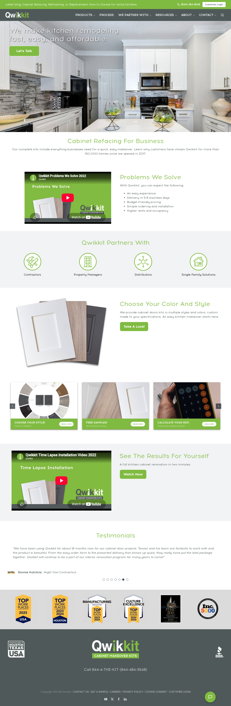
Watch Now (133, 474)
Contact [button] (206, 15)
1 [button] (104, 579)
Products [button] (83, 15)
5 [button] (119, 579)
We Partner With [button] (133, 15)
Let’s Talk (24, 51)
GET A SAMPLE (99, 691)
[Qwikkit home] (17, 15)
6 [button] (123, 579)
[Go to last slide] (12, 406)
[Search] (222, 15)
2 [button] (108, 579)
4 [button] (115, 579)
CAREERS (115, 691)
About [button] (186, 15)
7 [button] (127, 579)
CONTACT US (81, 691)
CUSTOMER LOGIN (180, 691)
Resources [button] (165, 15)
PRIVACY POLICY (133, 691)
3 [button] (111, 579)
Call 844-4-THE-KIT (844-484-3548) (115, 669)
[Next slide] (218, 406)
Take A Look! (134, 327)
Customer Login (214, 4)
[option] (115, 558)
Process (106, 15)
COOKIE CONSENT (156, 691)
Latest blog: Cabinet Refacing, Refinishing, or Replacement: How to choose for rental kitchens (71, 4)
